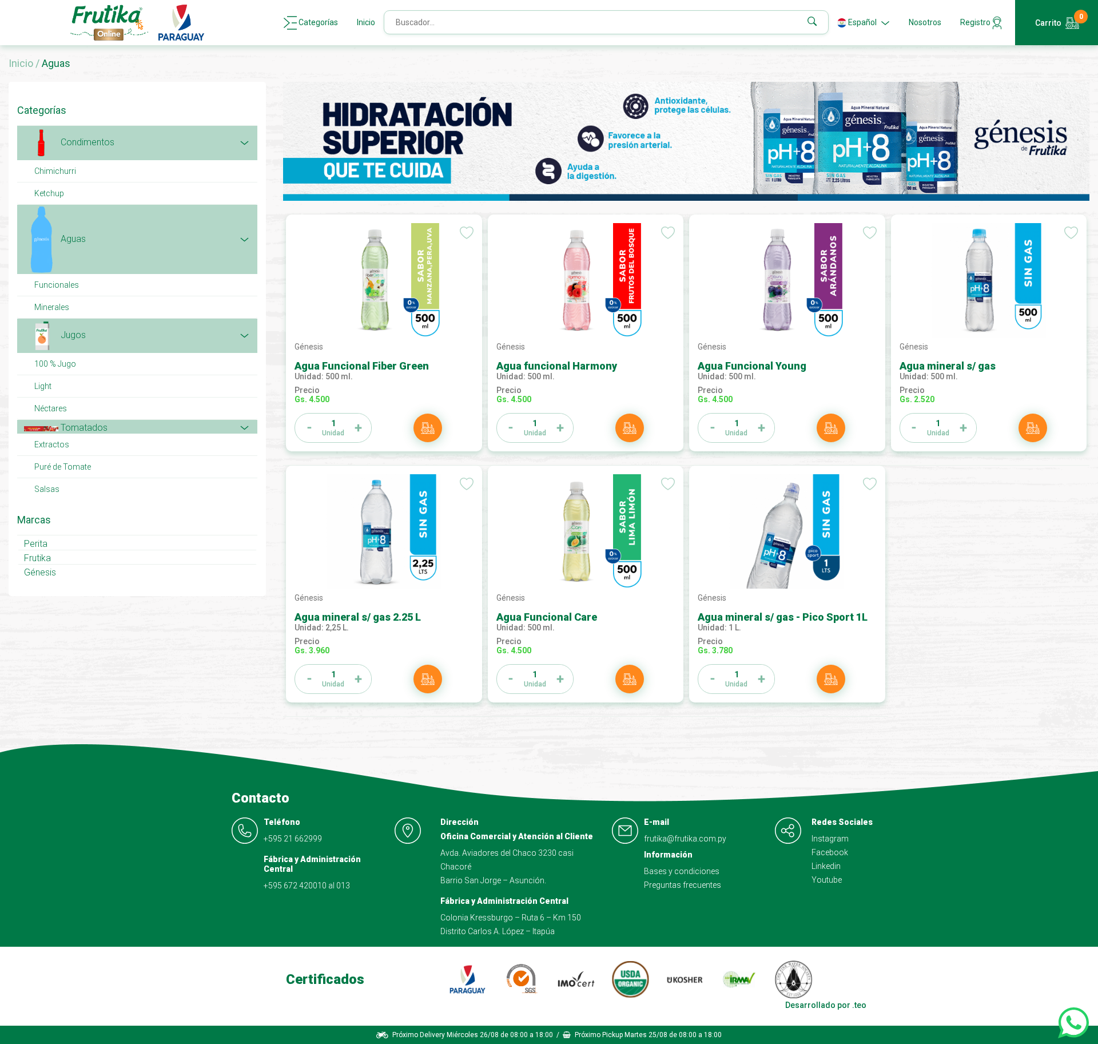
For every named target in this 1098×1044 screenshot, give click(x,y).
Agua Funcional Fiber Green (362, 366)
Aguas (72, 238)
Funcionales (56, 284)
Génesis (40, 572)
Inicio (366, 22)
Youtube (826, 879)
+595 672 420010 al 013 (307, 885)
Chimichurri (55, 171)
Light (42, 386)
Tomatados (83, 427)
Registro (976, 22)
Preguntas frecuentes (682, 885)
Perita (35, 543)
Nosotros (925, 22)
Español (862, 22)
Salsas (46, 489)
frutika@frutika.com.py (685, 838)
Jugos (72, 335)
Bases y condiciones (681, 871)
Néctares (50, 408)
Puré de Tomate (62, 466)
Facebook (829, 852)
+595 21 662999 (293, 838)
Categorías (317, 22)
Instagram (830, 838)
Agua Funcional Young (752, 366)
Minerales (51, 307)
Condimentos (86, 142)
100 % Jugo (55, 363)
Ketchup (49, 193)
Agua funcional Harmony (556, 366)
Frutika (37, 558)
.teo (859, 1005)
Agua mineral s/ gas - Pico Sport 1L (783, 617)
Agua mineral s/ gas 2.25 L (358, 617)
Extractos (51, 444)
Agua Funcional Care (546, 617)
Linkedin (826, 866)
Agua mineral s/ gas (948, 366)
